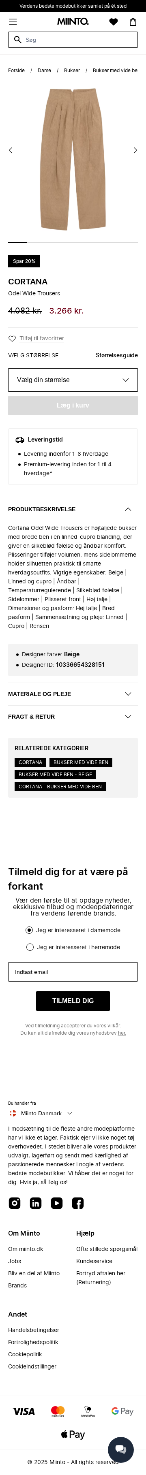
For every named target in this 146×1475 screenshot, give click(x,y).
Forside (16, 70)
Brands (17, 1286)
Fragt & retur (31, 716)
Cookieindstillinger (32, 1367)
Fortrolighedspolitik (33, 1342)
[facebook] (77, 1204)
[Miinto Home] (73, 22)
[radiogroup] (73, 938)
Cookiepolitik (25, 1355)
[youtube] (56, 1204)
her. (122, 1033)
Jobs (14, 1261)
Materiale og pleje (39, 694)
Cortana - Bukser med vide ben (60, 786)
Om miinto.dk (25, 1249)
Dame (44, 70)
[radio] (29, 930)
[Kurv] (133, 22)
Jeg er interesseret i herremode (78, 947)
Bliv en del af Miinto (34, 1273)
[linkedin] (35, 1204)
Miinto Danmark (41, 1113)
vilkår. (114, 1025)
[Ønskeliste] (113, 22)
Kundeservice (94, 1261)
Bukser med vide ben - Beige (55, 774)
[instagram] (14, 1204)
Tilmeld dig (73, 1000)
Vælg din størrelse (43, 379)
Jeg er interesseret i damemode (78, 930)
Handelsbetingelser (33, 1330)
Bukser (72, 70)
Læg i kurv (73, 405)
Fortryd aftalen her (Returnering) (100, 1278)
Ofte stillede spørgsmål (106, 1249)
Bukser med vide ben (116, 70)
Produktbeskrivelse (41, 509)
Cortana (27, 282)
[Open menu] (13, 22)
